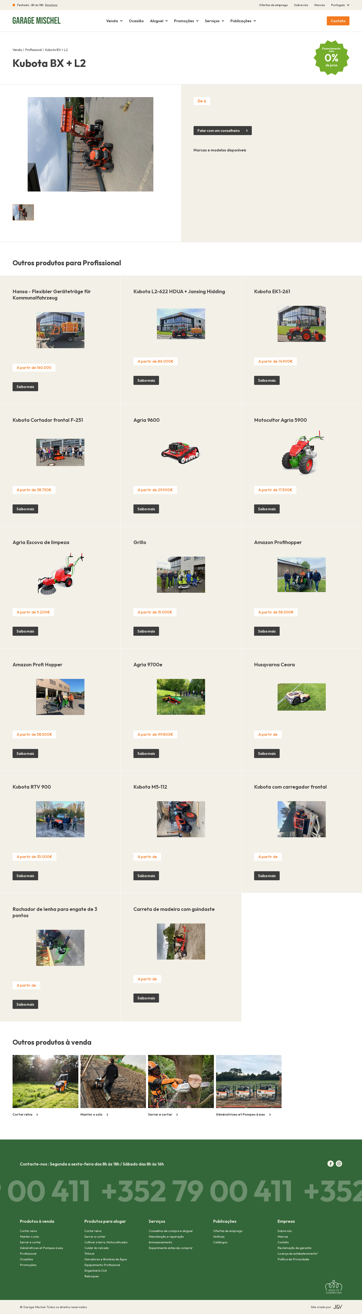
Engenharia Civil (95, 1270)
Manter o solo (29, 1236)
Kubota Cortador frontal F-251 (48, 420)
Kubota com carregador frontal (290, 787)
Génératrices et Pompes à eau (41, 1248)
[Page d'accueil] (40, 21)
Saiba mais (25, 386)
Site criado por (321, 1307)
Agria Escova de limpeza (41, 542)
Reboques (91, 1276)
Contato (338, 21)
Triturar (89, 1253)
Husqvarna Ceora (274, 664)
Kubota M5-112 (150, 787)
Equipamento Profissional (102, 1265)
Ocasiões (26, 1259)
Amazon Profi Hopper (37, 664)
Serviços (212, 21)
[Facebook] (330, 1164)
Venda (112, 21)
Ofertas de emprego (273, 5)
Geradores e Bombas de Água (105, 1259)
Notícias (219, 1236)
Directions (51, 5)
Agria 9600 (146, 420)
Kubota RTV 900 (32, 787)
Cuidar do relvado (96, 1248)
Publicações (240, 21)
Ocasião (136, 21)
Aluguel (156, 21)
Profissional (33, 50)
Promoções (184, 21)
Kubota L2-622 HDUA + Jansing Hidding (179, 291)
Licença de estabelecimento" (298, 1253)
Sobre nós (301, 5)
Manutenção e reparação (166, 1236)
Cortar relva (28, 1231)
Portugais (338, 5)
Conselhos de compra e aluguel (171, 1231)
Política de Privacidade (293, 1259)
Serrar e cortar (30, 1242)
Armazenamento (160, 1242)
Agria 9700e (147, 664)
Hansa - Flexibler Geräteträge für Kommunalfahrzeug (52, 294)
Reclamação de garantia (294, 1248)
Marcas (319, 5)
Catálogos (220, 1242)
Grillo (139, 542)
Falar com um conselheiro (219, 130)
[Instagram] (339, 1164)
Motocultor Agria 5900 (280, 420)
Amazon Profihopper (278, 542)
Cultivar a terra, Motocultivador (106, 1242)
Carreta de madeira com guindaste (174, 909)
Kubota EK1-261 (272, 291)
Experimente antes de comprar (171, 1248)
